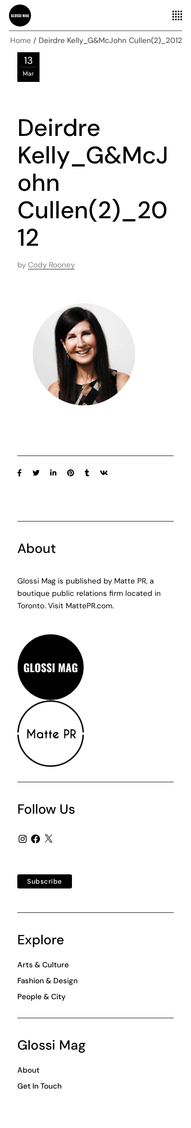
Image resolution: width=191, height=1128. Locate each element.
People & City (41, 996)
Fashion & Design (47, 980)
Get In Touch (39, 1086)
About (28, 1070)
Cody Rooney (51, 265)
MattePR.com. (90, 605)
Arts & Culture (43, 965)
